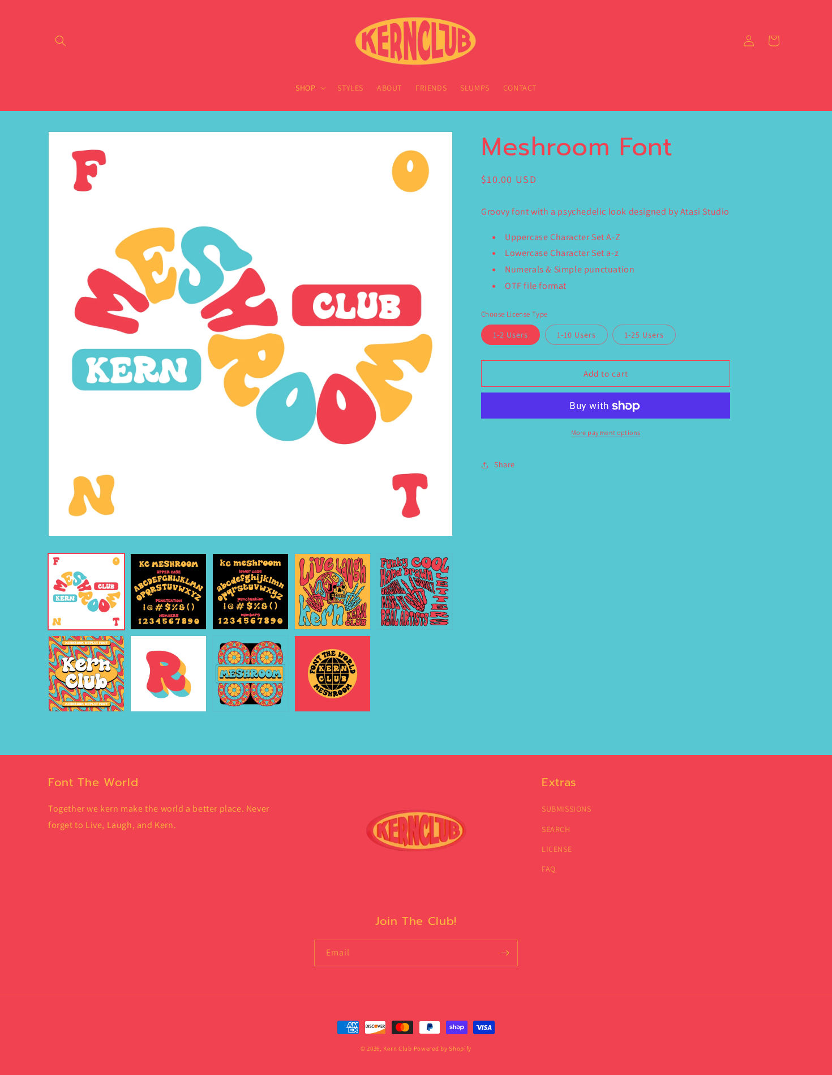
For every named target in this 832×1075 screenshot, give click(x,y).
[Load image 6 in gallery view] (86, 673)
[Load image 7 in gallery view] (168, 673)
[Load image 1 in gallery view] (86, 591)
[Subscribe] (504, 953)
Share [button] (504, 464)
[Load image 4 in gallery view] (332, 591)
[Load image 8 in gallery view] (250, 673)
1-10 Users (576, 335)
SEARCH (556, 829)
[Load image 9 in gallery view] (332, 673)
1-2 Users (510, 335)
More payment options (606, 433)
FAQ (549, 869)
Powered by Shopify (443, 1048)
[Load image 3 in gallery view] (250, 591)
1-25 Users (644, 335)
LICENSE (557, 849)
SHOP (305, 88)
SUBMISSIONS (566, 809)
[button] (60, 40)
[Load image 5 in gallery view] (414, 591)
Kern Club (397, 1048)
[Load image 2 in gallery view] (168, 591)
